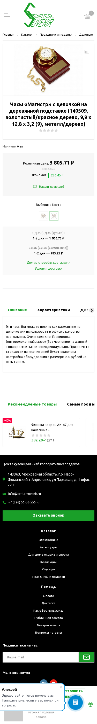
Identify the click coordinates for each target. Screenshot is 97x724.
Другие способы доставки (47, 262)
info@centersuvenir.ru (24, 493)
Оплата (48, 595)
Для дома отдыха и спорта (48, 554)
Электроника (48, 539)
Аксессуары (48, 547)
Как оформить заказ (48, 610)
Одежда (48, 569)
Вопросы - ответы (48, 632)
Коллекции (48, 562)
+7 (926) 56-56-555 (22, 502)
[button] (91, 310)
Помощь (48, 586)
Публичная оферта (48, 617)
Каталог (48, 531)
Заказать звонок (48, 515)
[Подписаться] (86, 657)
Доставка (49, 603)
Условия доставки (48, 268)
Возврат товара (48, 625)
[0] (87, 17)
